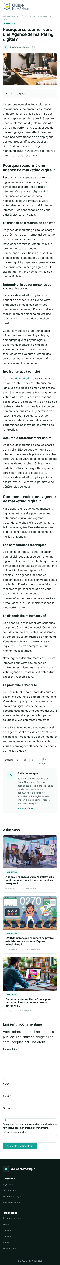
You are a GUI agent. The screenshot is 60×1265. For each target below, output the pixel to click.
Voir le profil (25, 808)
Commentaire (11, 1049)
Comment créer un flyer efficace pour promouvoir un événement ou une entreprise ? (28, 1002)
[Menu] (54, 6)
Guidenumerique (18, 47)
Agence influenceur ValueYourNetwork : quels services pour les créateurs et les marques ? (29, 880)
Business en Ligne (12, 1196)
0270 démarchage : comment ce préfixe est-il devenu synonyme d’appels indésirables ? (29, 941)
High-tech (8, 1184)
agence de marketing (18, 378)
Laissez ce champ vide (14, 1132)
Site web (7, 1108)
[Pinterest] (25, 760)
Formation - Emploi (12, 1202)
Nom (6, 1084)
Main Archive (9, 1248)
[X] (32, 760)
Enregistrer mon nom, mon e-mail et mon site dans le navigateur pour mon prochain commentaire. (30, 1126)
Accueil (6, 16)
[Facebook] (17, 760)
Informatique (9, 1190)
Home (6, 1242)
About (6, 1224)
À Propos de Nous (12, 1218)
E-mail (7, 1096)
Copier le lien (40, 760)
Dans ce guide (17, 93)
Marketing (16, 16)
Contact (7, 1230)
